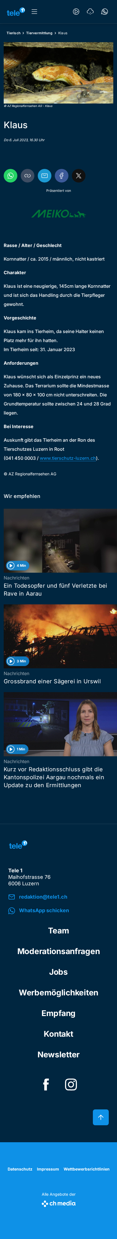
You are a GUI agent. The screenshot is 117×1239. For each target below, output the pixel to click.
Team (58, 930)
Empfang (58, 1013)
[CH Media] (59, 1202)
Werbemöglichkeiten (58, 992)
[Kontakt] (104, 11)
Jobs (58, 972)
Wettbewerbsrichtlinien (87, 1169)
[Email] (44, 175)
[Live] (76, 11)
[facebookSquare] (46, 1084)
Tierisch (13, 33)
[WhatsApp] (10, 175)
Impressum (48, 1169)
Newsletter (58, 1054)
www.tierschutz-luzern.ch (68, 458)
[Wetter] (90, 11)
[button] (58, 73)
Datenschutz (20, 1169)
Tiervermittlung (39, 33)
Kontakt (58, 1034)
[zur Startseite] (16, 11)
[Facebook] (61, 175)
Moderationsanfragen (58, 951)
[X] (78, 175)
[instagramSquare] (71, 1084)
